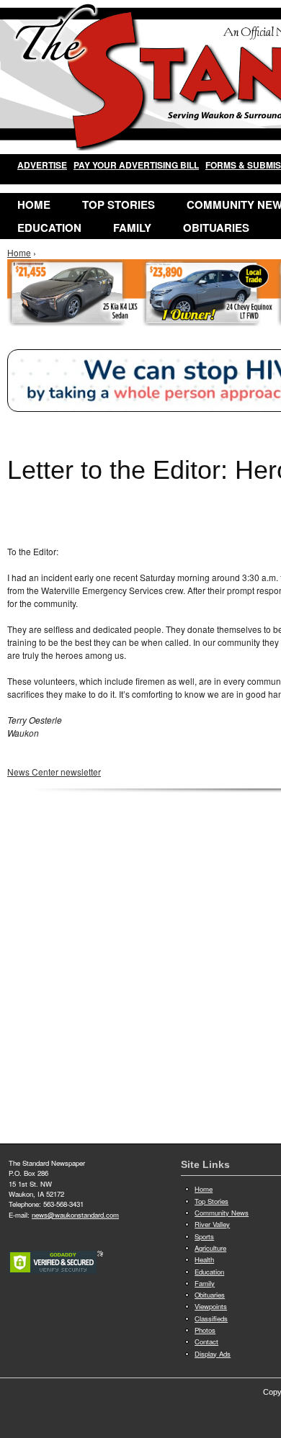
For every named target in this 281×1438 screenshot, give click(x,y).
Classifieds (211, 1318)
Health (204, 1259)
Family (132, 227)
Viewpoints (211, 1306)
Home (33, 204)
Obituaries (216, 227)
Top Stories (118, 204)
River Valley (212, 1224)
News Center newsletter (54, 771)
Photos (205, 1330)
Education (49, 227)
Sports (204, 1236)
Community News (222, 1213)
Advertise (42, 164)
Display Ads (213, 1354)
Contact (206, 1341)
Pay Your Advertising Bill (136, 164)
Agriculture (210, 1248)
